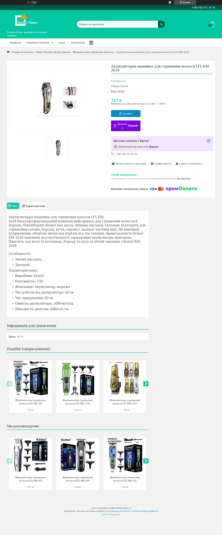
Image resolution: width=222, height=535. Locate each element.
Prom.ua (127, 508)
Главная (15, 42)
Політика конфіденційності (145, 511)
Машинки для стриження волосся (93, 52)
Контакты (78, 42)
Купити (128, 113)
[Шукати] (161, 22)
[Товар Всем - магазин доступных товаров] (24, 19)
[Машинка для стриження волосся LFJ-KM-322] (30, 378)
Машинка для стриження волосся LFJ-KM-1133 (78, 401)
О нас (62, 42)
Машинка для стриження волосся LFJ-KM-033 (30, 479)
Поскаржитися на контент (117, 511)
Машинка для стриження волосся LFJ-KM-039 (78, 479)
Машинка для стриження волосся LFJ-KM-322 (30, 401)
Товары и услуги (38, 42)
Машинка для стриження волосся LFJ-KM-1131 (125, 401)
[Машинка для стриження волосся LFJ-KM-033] (30, 455)
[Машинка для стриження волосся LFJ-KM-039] (77, 455)
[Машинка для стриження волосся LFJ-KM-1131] (125, 378)
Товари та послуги (22, 52)
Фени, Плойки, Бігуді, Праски (53, 52)
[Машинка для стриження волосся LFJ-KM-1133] (77, 378)
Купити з (122, 126)
